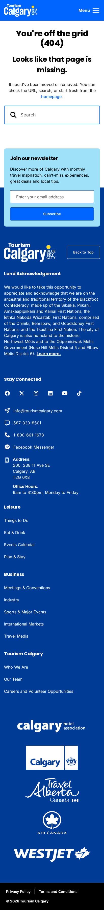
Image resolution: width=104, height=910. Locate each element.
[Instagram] (36, 394)
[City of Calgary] (52, 758)
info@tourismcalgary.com (37, 410)
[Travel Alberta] (52, 790)
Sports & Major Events (25, 611)
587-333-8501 (27, 422)
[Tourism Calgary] (21, 10)
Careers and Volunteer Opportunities (38, 691)
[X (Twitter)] (21, 394)
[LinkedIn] (50, 394)
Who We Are (16, 667)
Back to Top (83, 252)
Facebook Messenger (33, 447)
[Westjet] (52, 854)
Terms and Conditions (58, 891)
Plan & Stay (14, 556)
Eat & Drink (14, 532)
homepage (51, 96)
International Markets (24, 623)
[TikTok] (79, 394)
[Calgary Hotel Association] (52, 725)
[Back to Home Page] (30, 252)
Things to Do (16, 520)
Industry (11, 599)
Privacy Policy (18, 891)
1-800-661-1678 (28, 434)
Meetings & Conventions (27, 587)
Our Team (13, 679)
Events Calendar (19, 544)
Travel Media (16, 636)
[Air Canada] (52, 822)
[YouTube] (65, 394)
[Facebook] (7, 394)
